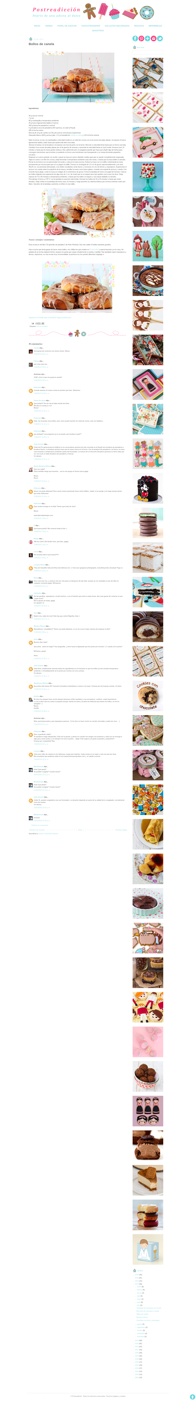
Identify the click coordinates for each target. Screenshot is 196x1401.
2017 (137, 1350)
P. (34, 525)
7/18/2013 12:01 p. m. (42, 459)
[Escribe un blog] (39, 323)
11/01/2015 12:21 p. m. (42, 775)
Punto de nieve (39, 400)
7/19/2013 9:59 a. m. (41, 632)
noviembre (141, 1333)
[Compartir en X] (41, 323)
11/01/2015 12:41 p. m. (42, 807)
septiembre (141, 1327)
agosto (139, 1324)
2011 (136, 1278)
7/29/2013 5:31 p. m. (41, 759)
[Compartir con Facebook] (43, 323)
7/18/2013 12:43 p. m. (42, 496)
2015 (137, 1343)
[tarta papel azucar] (148, 192)
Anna (36, 639)
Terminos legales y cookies (115, 1396)
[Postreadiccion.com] (148, 88)
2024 (137, 1371)
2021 (137, 1362)
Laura (36, 551)
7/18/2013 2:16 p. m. (41, 544)
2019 (137, 1356)
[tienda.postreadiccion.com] (148, 434)
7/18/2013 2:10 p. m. (41, 531)
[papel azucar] (148, 122)
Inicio (80, 830)
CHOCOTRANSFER (90, 26)
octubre (139, 1330)
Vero (35, 613)
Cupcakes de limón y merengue (148, 1320)
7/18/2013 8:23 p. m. (41, 586)
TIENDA (49, 26)
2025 (137, 1374)
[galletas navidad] (148, 157)
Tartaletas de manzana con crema (149, 1308)
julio (138, 1305)
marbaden (38, 593)
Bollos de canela (142, 1314)
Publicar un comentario (40, 825)
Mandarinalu (38, 766)
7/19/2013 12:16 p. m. (42, 689)
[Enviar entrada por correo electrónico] (32, 323)
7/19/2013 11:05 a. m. (41, 658)
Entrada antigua (121, 830)
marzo (139, 1293)
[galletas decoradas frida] (148, 1126)
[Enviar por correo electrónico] (37, 323)
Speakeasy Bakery (41, 683)
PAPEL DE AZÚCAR (67, 26)
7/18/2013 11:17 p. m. (41, 619)
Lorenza (37, 751)
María (36, 578)
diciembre (140, 1336)
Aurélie (36, 696)
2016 (137, 1346)
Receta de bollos (42, 326)
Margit (36, 538)
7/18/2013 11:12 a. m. (41, 411)
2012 (137, 1281)
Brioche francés (142, 1317)
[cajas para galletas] (148, 399)
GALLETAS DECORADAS (117, 26)
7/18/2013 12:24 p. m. (42, 481)
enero (139, 1287)
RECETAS (139, 26)
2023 (137, 1368)
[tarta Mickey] (148, 503)
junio (138, 1302)
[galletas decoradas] (148, 330)
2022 (137, 1365)
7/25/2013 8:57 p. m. (41, 744)
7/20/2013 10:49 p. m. (42, 711)
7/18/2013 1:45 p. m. (41, 518)
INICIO (37, 26)
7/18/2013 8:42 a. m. (41, 354)
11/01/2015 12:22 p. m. (42, 790)
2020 (137, 1359)
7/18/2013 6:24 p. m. (41, 571)
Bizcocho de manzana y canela (148, 1311)
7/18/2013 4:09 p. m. (41, 558)
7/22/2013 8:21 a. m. (41, 724)
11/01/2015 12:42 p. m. (42, 820)
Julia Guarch (39, 444)
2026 (137, 1377)
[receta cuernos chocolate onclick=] (148, 641)
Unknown (37, 387)
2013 (137, 1284)
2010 (137, 1275)
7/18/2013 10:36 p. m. (42, 606)
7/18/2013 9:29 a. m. (41, 367)
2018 (137, 1353)
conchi (36, 348)
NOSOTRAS (98, 30)
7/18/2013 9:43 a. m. (41, 380)
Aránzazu (37, 488)
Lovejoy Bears (39, 565)
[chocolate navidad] (148, 226)
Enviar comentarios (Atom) (48, 833)
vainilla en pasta (76, 135)
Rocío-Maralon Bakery (42, 466)
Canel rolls (94, 249)
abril (138, 1296)
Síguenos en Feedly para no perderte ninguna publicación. (50, 317)
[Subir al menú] (192, 1397)
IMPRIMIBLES (155, 26)
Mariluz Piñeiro (39, 626)
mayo (139, 1299)
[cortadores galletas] (148, 261)
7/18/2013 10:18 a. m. (42, 393)
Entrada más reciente (37, 830)
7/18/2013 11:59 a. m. (41, 437)
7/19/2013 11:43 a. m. (41, 676)
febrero (139, 1290)
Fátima (36, 361)
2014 (137, 1340)
